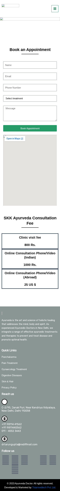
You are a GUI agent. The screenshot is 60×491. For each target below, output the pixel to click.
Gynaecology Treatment (14, 369)
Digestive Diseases (12, 375)
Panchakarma (9, 357)
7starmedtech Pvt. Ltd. (44, 487)
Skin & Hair (7, 381)
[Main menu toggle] (54, 8)
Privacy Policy (9, 387)
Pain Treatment (9, 363)
